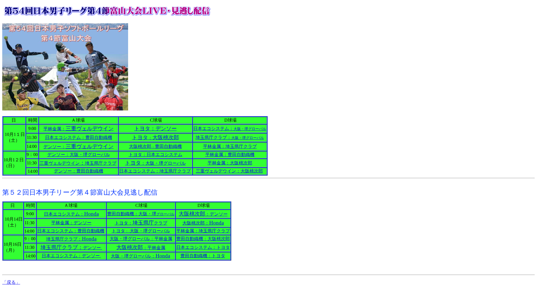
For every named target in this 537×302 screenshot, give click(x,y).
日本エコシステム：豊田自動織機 (78, 137)
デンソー (71, 247)
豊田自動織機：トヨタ (202, 255)
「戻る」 (11, 282)
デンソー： (78, 146)
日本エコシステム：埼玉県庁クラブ (155, 171)
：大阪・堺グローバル (155, 163)
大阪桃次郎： (203, 223)
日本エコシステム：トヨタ (203, 247)
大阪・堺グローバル (78, 154)
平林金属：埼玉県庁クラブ (230, 146)
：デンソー (203, 214)
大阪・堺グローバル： (140, 256)
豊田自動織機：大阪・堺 (141, 213)
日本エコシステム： (229, 128)
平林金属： (78, 128)
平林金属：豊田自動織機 (230, 154)
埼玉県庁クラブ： (230, 137)
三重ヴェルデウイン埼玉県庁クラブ (77, 163)
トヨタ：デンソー (155, 128)
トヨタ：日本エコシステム (155, 154)
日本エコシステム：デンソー (71, 255)
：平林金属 (140, 247)
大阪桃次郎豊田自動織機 (155, 146)
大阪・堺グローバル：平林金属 (141, 238)
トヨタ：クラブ (141, 223)
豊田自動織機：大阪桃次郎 (203, 238)
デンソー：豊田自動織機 (78, 171)
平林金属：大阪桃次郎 (230, 163)
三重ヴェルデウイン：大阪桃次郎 (229, 171)
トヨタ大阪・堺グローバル (141, 230)
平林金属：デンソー (71, 222)
